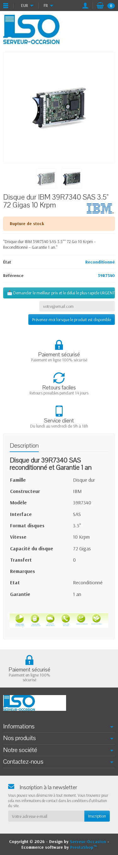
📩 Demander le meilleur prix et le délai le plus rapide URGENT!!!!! (61, 293)
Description (24, 445)
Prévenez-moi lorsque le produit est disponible (71, 319)
